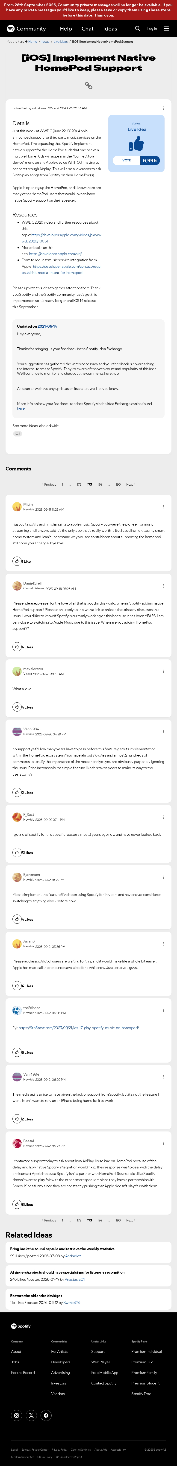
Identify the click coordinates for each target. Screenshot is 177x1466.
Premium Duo (142, 1362)
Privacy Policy (59, 1450)
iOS (18, 433)
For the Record (23, 1372)
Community (31, 28)
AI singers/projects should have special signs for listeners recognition (67, 1272)
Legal (14, 1450)
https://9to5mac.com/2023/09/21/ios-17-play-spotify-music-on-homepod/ (79, 1027)
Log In (152, 28)
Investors (58, 1383)
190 (118, 484)
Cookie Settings (81, 1450)
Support (98, 1351)
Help (66, 28)
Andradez (73, 1255)
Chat (88, 28)
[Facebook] (46, 1415)
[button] (126, 160)
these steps (160, 9)
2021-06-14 (47, 326)
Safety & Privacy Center (34, 1450)
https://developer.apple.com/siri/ (55, 253)
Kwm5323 (71, 1302)
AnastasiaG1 (75, 1279)
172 (79, 484)
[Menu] (166, 28)
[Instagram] (16, 1415)
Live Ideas (61, 41)
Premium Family (144, 1372)
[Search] (138, 29)
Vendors (58, 1393)
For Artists (59, 1351)
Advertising (60, 1372)
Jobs (15, 1362)
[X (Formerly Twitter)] (31, 1415)
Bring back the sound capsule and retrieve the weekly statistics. (62, 1249)
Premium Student (145, 1383)
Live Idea (137, 129)
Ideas (110, 28)
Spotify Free (141, 1393)
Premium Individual (146, 1351)
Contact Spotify (104, 1383)
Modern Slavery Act (22, 1457)
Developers (60, 1362)
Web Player (100, 1362)
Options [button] (163, 108)
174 (99, 484)
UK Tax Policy (44, 1457)
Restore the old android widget (36, 1295)
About (16, 1351)
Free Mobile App (104, 1372)
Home (32, 41)
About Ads (100, 1450)
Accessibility (118, 1450)
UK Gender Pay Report (69, 1457)
